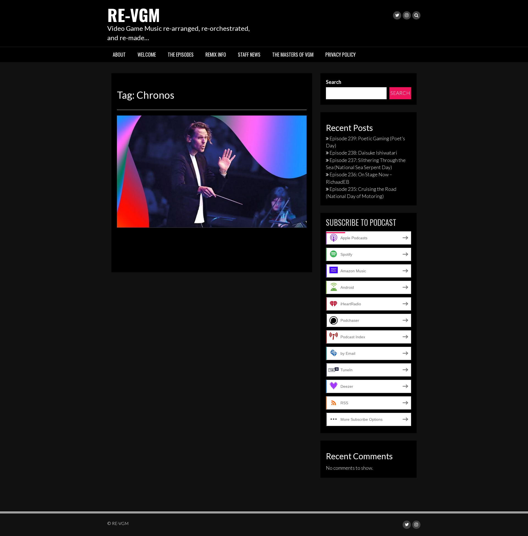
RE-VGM (133, 14)
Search (333, 82)
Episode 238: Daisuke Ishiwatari (363, 153)
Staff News (249, 54)
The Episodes (181, 54)
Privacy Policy (340, 54)
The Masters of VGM (293, 54)
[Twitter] (397, 15)
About (119, 54)
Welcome (147, 54)
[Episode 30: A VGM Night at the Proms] (212, 171)
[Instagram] (407, 15)
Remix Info (215, 54)
